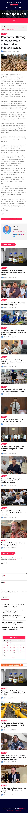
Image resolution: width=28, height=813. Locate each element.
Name (3, 575)
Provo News (10, 810)
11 (7, 648)
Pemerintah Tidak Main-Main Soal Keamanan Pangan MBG (13, 303)
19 (10, 650)
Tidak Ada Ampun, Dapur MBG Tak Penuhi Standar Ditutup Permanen (13, 390)
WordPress (22, 808)
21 (17, 650)
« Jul (13, 657)
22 (20, 650)
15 (20, 648)
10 (4, 648)
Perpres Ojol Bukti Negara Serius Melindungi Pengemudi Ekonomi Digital (12, 448)
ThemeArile (18, 810)
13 (14, 648)
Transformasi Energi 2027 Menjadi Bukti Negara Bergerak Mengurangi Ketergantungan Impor (14, 617)
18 (7, 650)
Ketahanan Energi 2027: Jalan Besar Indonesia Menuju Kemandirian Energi (14, 790)
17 (4, 650)
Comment (3, 563)
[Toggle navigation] (14, 20)
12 (10, 648)
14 (17, 648)
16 (23, 648)
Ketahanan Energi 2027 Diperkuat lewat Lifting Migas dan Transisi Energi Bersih (13, 725)
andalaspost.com (14, 14)
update (19, 219)
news (12, 219)
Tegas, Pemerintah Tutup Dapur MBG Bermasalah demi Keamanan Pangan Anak (13, 361)
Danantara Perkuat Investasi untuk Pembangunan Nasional (13, 543)
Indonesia (5, 219)
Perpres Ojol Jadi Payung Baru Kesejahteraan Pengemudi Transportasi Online (11, 480)
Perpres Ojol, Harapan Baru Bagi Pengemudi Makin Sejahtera (12, 420)
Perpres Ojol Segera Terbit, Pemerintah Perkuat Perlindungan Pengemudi (13, 512)
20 (14, 650)
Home (3, 26)
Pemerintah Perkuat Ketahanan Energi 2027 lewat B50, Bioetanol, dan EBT (13, 272)
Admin (5, 51)
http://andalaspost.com (19, 231)
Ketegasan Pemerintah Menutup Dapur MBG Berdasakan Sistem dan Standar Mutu (13, 332)
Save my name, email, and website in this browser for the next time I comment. (13, 592)
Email (3, 582)
